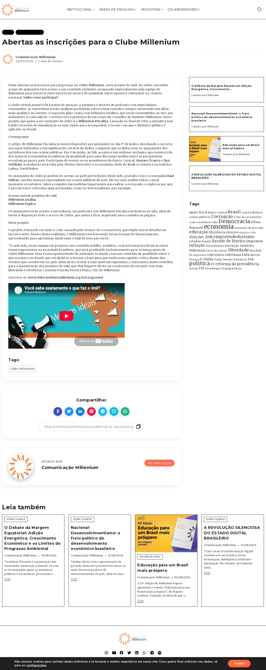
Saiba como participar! (40, 97)
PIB (251, 259)
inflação (197, 245)
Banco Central (217, 212)
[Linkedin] (136, 652)
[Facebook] (121, 652)
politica (199, 263)
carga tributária (251, 212)
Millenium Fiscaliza (93, 121)
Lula (246, 254)
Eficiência (217, 232)
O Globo (207, 259)
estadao (195, 241)
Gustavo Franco (148, 160)
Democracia (234, 221)
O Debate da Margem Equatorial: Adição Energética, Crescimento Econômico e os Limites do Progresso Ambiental (32, 538)
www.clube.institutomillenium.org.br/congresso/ (65, 277)
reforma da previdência (237, 264)
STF (202, 268)
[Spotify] (159, 652)
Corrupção (222, 216)
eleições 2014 (247, 232)
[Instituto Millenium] (15, 9)
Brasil (234, 211)
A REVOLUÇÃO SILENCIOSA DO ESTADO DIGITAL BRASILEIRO (232, 532)
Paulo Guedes (223, 259)
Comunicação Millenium (35, 57)
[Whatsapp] (144, 652)
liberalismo (221, 250)
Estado (206, 241)
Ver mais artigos (159, 463)
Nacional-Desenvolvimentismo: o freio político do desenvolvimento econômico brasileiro (222, 117)
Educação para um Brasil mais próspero (241, 146)
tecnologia (212, 268)
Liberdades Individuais (224, 255)
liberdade (238, 249)
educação (198, 232)
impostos (254, 241)
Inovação (232, 245)
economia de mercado (249, 227)
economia (219, 226)
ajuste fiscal (198, 212)
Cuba (214, 222)
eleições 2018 (201, 237)
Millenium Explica (22, 204)
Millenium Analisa (22, 199)
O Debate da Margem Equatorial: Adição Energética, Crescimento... (221, 87)
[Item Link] (204, 148)
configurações (36, 665)
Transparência (231, 268)
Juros (209, 250)
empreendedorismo (233, 236)
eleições (232, 232)
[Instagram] (106, 652)
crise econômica (200, 222)
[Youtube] (114, 652)
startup (193, 268)
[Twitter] (129, 652)
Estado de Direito (228, 241)
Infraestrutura (215, 245)
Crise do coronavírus (248, 217)
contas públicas (200, 217)
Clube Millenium (22, 368)
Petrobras (240, 259)
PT (213, 264)
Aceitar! (239, 663)
